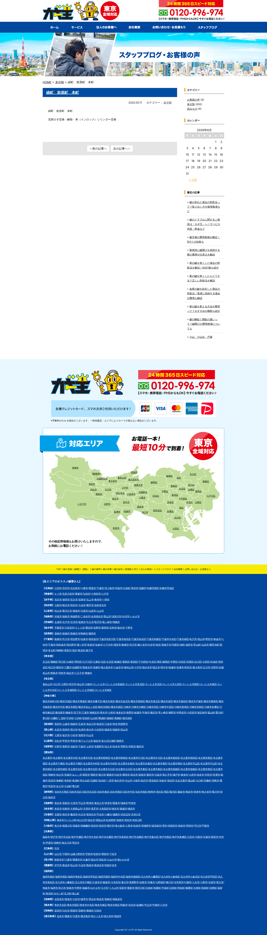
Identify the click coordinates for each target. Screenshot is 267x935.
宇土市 (147, 904)
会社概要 (178, 569)
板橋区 (169, 476)
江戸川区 (211, 496)
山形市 (92, 610)
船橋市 (58, 639)
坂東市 (82, 622)
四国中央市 (111, 865)
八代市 (163, 904)
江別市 (58, 588)
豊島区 (174, 486)
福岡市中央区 (118, 876)
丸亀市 (86, 859)
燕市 (115, 723)
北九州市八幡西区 (150, 876)
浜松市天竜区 (61, 791)
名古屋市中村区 (91, 763)
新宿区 (175, 495)
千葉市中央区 (169, 639)
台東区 (191, 489)
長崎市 (108, 899)
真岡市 (105, 627)
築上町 (75, 893)
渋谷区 (170, 502)
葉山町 (211, 712)
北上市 (90, 599)
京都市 (58, 814)
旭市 (74, 650)
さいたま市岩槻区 (115, 684)
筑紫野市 (134, 882)
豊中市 (110, 825)
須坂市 (74, 746)
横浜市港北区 (153, 701)
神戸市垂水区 (151, 836)
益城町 (139, 904)
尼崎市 (57, 842)
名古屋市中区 (70, 757)
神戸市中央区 (91, 836)
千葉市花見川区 (107, 639)
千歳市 (100, 588)
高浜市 (134, 774)
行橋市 (187, 882)
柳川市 (169, 882)
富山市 (124, 729)
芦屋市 (49, 842)
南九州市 (108, 916)
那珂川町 (140, 887)
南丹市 (66, 814)
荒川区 (191, 485)
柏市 (158, 644)
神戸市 (54, 836)
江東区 (198, 502)
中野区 (165, 491)
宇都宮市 (59, 627)
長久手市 (167, 774)
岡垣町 (181, 887)
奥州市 (98, 599)
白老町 (126, 588)
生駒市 (66, 808)
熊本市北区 (60, 904)
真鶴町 (118, 718)
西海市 (68, 899)
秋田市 (74, 605)
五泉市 (82, 723)
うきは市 (113, 887)
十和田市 (96, 593)
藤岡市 (92, 633)
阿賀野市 (123, 723)
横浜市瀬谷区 (181, 701)
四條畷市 (85, 825)
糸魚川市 (91, 723)
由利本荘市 (100, 605)
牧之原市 (206, 791)
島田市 (189, 791)
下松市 (113, 853)
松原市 (137, 825)
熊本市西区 (73, 904)
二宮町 (62, 718)
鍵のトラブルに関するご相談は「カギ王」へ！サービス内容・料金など (203, 224)
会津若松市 (97, 616)
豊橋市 (110, 774)
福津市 (54, 887)
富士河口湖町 (109, 740)
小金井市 (131, 494)
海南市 (120, 820)
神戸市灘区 (77, 836)
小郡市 (203, 882)
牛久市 (90, 622)
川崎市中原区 (166, 706)
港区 (181, 507)
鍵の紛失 (118, 569)
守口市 (197, 825)
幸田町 (67, 780)
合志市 (131, 904)
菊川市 (215, 791)
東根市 (76, 610)
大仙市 (82, 605)
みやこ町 (58, 893)
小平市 (125, 487)
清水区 (159, 791)
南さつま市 (97, 916)
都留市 (120, 740)
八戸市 (105, 593)
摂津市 (189, 825)
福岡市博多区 (75, 876)
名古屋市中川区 (136, 757)
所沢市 (72, 684)
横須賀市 (60, 712)
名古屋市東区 (140, 769)
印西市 (175, 644)
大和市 (111, 712)
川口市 (56, 684)
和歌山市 (100, 820)
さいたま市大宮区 (172, 684)
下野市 (129, 627)
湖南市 (124, 803)
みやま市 (95, 887)
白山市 (90, 735)
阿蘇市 (124, 904)
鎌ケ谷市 (142, 644)
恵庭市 (92, 588)
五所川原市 (68, 593)
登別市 (134, 588)
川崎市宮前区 (197, 706)
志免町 (149, 887)
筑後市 (70, 887)
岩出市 (91, 820)
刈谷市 (118, 774)
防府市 (97, 853)
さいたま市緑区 (208, 684)
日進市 (158, 774)
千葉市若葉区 (154, 639)
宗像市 (151, 882)
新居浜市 (99, 865)
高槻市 (76, 825)
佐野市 (97, 627)
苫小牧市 (109, 588)
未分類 (167, 102)
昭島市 (99, 494)
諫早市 (84, 899)
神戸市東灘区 (179, 836)
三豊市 (68, 859)
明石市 (75, 842)
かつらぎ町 (71, 820)
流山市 (201, 639)
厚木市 (103, 712)
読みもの (192, 108)
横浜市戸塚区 (196, 701)
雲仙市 (92, 899)
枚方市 (58, 825)
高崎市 (58, 633)
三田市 (190, 836)
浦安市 (117, 644)
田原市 (51, 780)
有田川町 (137, 820)
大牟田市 (115, 882)
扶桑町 (207, 780)
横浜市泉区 (109, 701)
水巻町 (197, 887)
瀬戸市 (176, 774)
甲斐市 (66, 740)
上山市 (100, 610)
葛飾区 (206, 481)
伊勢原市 (181, 712)
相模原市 (94, 712)
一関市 (106, 599)
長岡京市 (91, 814)
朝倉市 (46, 887)
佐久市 (108, 746)
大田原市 (69, 627)
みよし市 (77, 774)
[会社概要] (134, 27)
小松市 (74, 735)
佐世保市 (59, 899)
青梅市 (75, 467)
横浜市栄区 (167, 701)
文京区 (182, 488)
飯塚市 (106, 882)
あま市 (59, 786)
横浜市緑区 (104, 706)
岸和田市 (172, 825)
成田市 (189, 644)
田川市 (62, 887)
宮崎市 (82, 910)
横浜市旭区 (66, 701)
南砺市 (116, 729)
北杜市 (58, 740)
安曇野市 (99, 746)
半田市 (208, 774)
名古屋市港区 (160, 763)
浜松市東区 (103, 791)
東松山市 (47, 684)
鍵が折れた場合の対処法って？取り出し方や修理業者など (203, 207)
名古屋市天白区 (106, 769)
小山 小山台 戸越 (200, 336)
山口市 (58, 853)
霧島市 (68, 916)
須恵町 (213, 887)
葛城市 (123, 808)
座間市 (130, 712)
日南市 (98, 910)
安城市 (67, 774)
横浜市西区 (72, 706)
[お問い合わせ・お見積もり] (168, 27)
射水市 (90, 729)
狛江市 (145, 512)
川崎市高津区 (182, 706)
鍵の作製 (107, 569)
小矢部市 (99, 729)
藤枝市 (181, 791)
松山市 (74, 865)
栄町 (182, 644)
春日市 (124, 882)
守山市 (82, 803)
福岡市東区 (48, 876)
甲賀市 (132, 803)
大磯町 (54, 718)
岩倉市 (162, 780)
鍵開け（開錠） (82, 569)
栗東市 (116, 803)
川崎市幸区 (153, 706)
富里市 (90, 644)
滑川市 (74, 729)
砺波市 (108, 729)
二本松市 (85, 616)
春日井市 (119, 780)
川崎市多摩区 (212, 706)
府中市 (126, 502)
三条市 (108, 723)
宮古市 (74, 599)
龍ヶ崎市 (107, 622)
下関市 (66, 853)
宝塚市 (206, 836)
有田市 (128, 820)
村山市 (58, 610)
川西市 (198, 836)
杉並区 (156, 496)
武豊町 (94, 780)
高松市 (102, 859)
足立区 (193, 474)
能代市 (66, 605)
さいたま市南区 (103, 690)
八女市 (195, 882)
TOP (58, 569)
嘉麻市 (86, 887)
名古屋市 (47, 757)
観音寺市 (59, 859)
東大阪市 (120, 825)
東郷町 (59, 780)
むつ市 (58, 593)
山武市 (205, 644)
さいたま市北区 (153, 684)
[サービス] (77, 27)
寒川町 (46, 718)
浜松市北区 (75, 791)
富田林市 (156, 825)
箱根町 (110, 718)
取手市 (98, 622)
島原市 (100, 899)
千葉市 (51, 644)
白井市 (151, 644)
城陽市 (116, 814)
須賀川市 (116, 616)
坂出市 (94, 859)
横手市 (90, 605)
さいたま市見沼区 (135, 684)
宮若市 (122, 887)
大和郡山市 (76, 808)
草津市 (108, 803)
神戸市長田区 (121, 836)
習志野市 (75, 639)
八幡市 (108, 814)
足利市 (113, 627)
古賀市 (211, 882)
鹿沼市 (89, 627)
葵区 (166, 791)
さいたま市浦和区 (67, 690)
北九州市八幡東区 (64, 882)
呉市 (56, 848)
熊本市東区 (101, 904)
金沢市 (66, 735)
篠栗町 (189, 887)
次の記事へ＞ (122, 148)
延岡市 (58, 910)
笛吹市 (97, 740)
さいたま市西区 (191, 684)
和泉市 (181, 825)
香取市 (67, 650)
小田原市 (192, 712)
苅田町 (173, 887)
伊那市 (132, 746)
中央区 (189, 502)
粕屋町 (157, 887)
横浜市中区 (59, 706)
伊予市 (58, 865)
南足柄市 (202, 712)
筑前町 (205, 887)
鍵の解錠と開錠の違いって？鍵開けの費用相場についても (203, 324)
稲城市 (127, 511)
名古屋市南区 (205, 769)
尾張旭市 (153, 780)
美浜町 (102, 780)
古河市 (74, 622)
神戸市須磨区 (136, 836)
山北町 (94, 718)
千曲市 (82, 746)
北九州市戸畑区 (83, 882)
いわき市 (135, 616)
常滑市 (216, 774)
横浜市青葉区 (80, 701)
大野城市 (160, 882)
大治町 (67, 786)
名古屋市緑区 (60, 769)
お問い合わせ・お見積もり (198, 569)
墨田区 (198, 491)
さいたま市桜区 (86, 690)
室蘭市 (142, 588)
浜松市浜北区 (89, 791)
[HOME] (54, 27)
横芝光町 (214, 644)
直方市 (219, 882)
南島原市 (117, 899)
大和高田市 (105, 808)
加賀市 (82, 735)
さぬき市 (112, 859)
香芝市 (94, 808)
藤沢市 (153, 712)
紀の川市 (82, 820)
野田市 (209, 639)
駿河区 (173, 791)
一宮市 (110, 780)
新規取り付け (131, 569)
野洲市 (90, 803)
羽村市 (91, 484)
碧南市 (142, 774)
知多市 (200, 774)
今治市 (82, 865)
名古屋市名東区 (126, 763)
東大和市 (112, 481)
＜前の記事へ (98, 148)
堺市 (164, 825)
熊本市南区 (114, 904)
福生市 (93, 489)
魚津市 (82, 729)
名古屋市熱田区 (171, 757)
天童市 (84, 610)
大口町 (199, 780)
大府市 (192, 774)
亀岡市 (74, 814)
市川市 (66, 639)
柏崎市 (74, 723)
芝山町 (197, 644)
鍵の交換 (67, 569)
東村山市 (122, 477)
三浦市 (85, 712)
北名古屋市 (181, 780)
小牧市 (136, 780)
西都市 (74, 910)
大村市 (76, 899)
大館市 (58, 605)
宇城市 (155, 904)
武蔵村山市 (102, 478)
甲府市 (74, 740)
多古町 (51, 650)
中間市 (78, 887)
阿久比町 (85, 780)
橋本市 (60, 820)
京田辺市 (125, 814)
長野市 (66, 746)
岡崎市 (51, 774)
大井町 (78, 718)
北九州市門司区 (209, 876)
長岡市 (58, 723)
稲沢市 (144, 780)
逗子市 (77, 712)
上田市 (90, 746)
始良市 (60, 916)
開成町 (102, 718)
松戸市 (193, 639)
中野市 (58, 746)
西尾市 (86, 774)
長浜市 (58, 803)
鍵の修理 (96, 569)
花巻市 (82, 599)
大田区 (176, 528)
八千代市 (108, 644)
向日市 (82, 814)
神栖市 (116, 622)
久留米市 (97, 882)
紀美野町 (111, 820)
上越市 (66, 723)
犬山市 (128, 780)
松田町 (86, 718)
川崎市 (127, 706)
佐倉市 (84, 639)
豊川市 (102, 774)
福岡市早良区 (90, 876)
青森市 (78, 593)
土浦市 (58, 622)
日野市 (107, 504)
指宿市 (117, 916)
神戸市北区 (64, 836)
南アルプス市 (85, 740)
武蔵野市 (143, 492)
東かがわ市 (123, 859)
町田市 (116, 528)
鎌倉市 (69, 712)
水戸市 (66, 622)
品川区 (177, 517)
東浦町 (75, 780)
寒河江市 (67, 610)
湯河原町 (127, 718)
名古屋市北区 (75, 769)
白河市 (125, 616)
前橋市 (66, 633)
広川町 (67, 893)
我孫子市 (166, 644)
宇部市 (89, 853)
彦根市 (66, 803)
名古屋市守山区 (191, 763)
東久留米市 (133, 479)
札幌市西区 (153, 588)
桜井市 (115, 808)
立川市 (108, 489)
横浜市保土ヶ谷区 (87, 706)
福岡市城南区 (133, 876)
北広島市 (75, 588)
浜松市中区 (129, 791)
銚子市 (89, 650)
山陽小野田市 (77, 853)
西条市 (90, 865)
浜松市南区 (141, 791)
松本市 (116, 746)
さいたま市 (99, 684)
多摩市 (117, 511)
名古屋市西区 (205, 757)
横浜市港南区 (138, 701)
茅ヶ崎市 (163, 712)
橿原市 (131, 808)
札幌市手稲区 (167, 588)
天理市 (86, 808)
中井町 (70, 718)
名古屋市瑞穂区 (171, 769)
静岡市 (151, 791)
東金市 (217, 639)
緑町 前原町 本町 (62, 92)
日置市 (76, 916)
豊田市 (150, 774)
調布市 (140, 506)
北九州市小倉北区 (190, 876)
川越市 (88, 684)
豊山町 (191, 780)
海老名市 (121, 712)
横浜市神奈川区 (51, 701)
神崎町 (59, 650)
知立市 (59, 774)
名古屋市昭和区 (102, 757)
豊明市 (126, 774)
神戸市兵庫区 (106, 836)
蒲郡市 (94, 774)
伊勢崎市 (83, 633)
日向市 (66, 910)
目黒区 (170, 511)
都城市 (90, 910)
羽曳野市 (146, 825)
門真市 (205, 825)
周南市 (105, 853)
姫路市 (46, 836)
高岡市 (66, 729)
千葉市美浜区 (139, 639)
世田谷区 (157, 510)
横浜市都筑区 (211, 701)
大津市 (74, 803)
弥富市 (51, 786)
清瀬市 (134, 472)
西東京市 (138, 485)
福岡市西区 (104, 876)
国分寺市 (120, 493)
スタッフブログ (163, 569)
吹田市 (94, 825)
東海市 (184, 774)
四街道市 (93, 639)
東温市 (66, 865)
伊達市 (118, 588)
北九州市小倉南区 (170, 876)
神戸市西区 (165, 836)
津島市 (215, 780)
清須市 (170, 780)
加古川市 (66, 842)
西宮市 (214, 836)
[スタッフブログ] (207, 27)
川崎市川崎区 (139, 706)
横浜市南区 (117, 706)
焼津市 (197, 791)
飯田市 (140, 746)
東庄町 (81, 650)
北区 (179, 477)
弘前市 (86, 593)
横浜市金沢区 (123, 701)
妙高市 (100, 723)
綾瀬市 (137, 712)
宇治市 (100, 814)
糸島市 (143, 882)
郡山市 (107, 616)
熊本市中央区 (87, 904)
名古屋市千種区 (56, 763)
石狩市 (66, 588)
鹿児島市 (85, 916)
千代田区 (183, 498)
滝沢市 (58, 599)
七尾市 (58, 735)
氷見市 (58, 729)
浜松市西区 (116, 791)
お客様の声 (193, 99)
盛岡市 (66, 599)
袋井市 (51, 797)
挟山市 (80, 684)
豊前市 (130, 887)
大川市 (104, 887)
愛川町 (219, 712)
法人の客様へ (147, 569)
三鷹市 (142, 497)
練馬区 (154, 482)
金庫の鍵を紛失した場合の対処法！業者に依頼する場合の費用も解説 (203, 293)
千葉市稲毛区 (124, 639)
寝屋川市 (67, 825)
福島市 (66, 616)
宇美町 (165, 887)
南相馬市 (75, 616)
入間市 (64, 684)
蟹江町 (75, 786)
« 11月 (193, 180)
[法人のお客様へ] (106, 27)
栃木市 (121, 627)
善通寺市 (77, 859)
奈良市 (58, 808)
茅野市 (124, 746)
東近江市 (99, 803)
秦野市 (172, 712)
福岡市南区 (61, 876)
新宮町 (49, 893)
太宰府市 (178, 882)
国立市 (115, 498)
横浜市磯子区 (95, 701)
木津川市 (136, 814)
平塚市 (145, 712)
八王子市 (82, 504)
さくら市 (80, 627)
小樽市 (84, 588)
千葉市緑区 (183, 639)
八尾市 (129, 825)
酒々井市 (81, 644)
